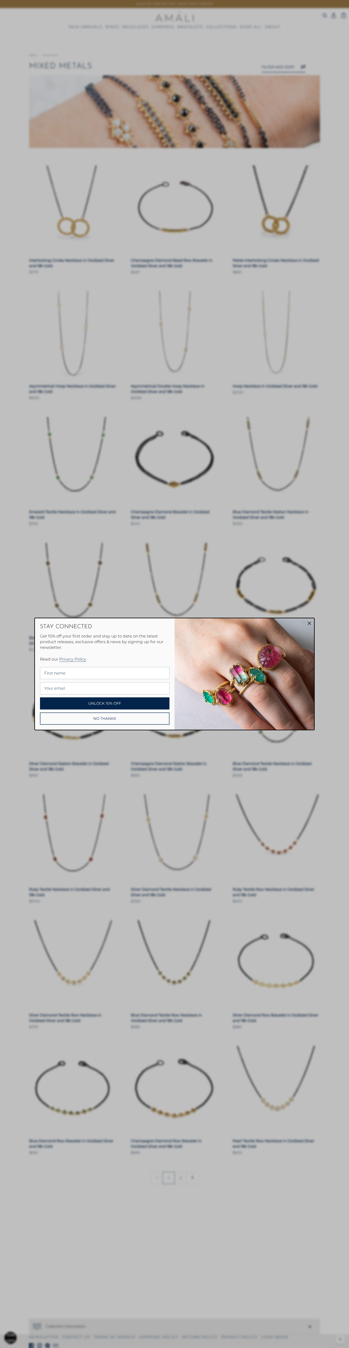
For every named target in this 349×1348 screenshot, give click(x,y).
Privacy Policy (72, 659)
